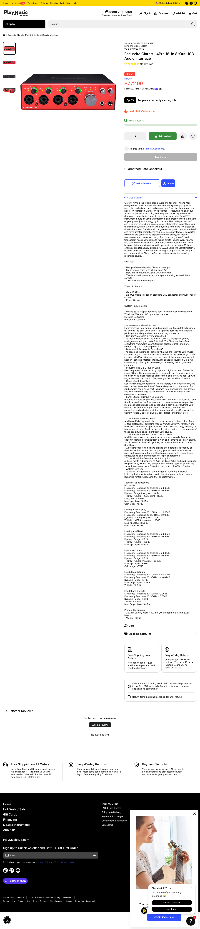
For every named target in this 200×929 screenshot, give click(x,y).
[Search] (193, 24)
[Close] (194, 814)
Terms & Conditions (154, 148)
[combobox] (122, 24)
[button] (192, 13)
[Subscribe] (94, 855)
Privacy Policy (44, 862)
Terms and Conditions (64, 862)
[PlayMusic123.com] (15, 13)
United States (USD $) (12, 897)
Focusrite (138, 49)
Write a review (100, 724)
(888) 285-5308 (120, 12)
